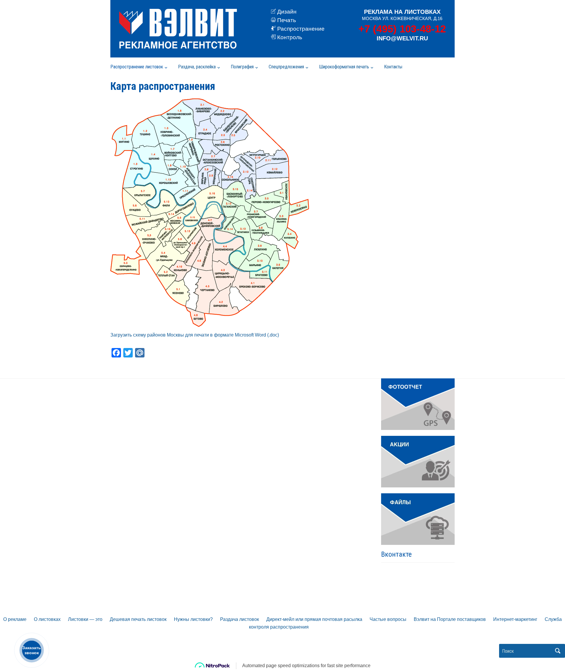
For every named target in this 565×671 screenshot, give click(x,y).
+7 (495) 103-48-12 (402, 29)
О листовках (47, 619)
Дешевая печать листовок (138, 619)
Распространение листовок (136, 67)
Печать (286, 20)
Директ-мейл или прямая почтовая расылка (314, 619)
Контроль (289, 37)
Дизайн (287, 11)
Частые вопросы (388, 619)
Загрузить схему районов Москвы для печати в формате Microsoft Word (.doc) (194, 334)
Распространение (301, 29)
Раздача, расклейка (197, 67)
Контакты (393, 67)
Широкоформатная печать (344, 67)
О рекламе (14, 619)
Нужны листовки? (193, 619)
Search (557, 651)
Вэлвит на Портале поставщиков (450, 619)
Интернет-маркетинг (515, 619)
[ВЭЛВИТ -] (178, 29)
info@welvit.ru (402, 38)
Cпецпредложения (286, 67)
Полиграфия (242, 67)
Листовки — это (85, 619)
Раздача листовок (239, 619)
